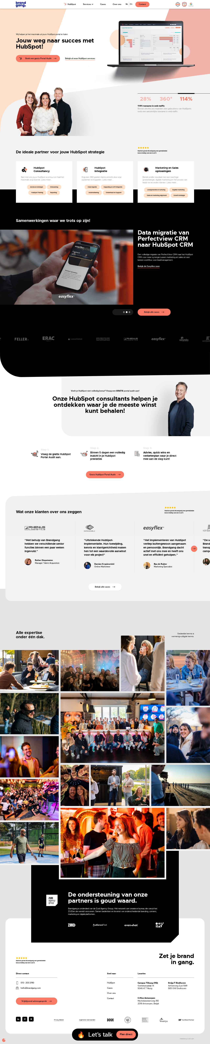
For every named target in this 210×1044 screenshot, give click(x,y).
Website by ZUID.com (187, 1039)
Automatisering (94, 193)
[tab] (146, 98)
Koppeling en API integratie (113, 187)
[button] (88, 4)
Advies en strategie (36, 187)
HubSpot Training (37, 193)
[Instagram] (18, 1019)
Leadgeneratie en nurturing (156, 190)
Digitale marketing (178, 190)
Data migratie (92, 187)
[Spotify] (31, 1019)
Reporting (53, 193)
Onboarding (54, 187)
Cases (103, 4)
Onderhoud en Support (113, 193)
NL (127, 4)
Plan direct (126, 1034)
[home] (21, 4)
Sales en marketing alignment (157, 195)
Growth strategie (179, 195)
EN (131, 4)
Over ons (117, 4)
